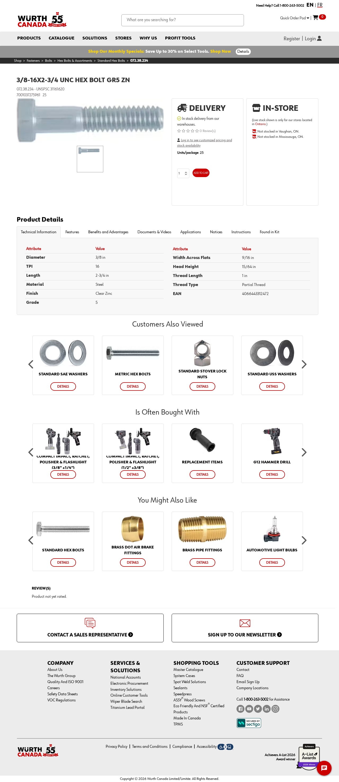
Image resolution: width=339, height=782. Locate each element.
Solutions (94, 38)
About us (55, 670)
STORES (123, 38)
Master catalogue (188, 670)
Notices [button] (216, 232)
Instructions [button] (241, 232)
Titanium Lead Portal (127, 708)
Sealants (180, 688)
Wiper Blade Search (126, 702)
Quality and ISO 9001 (65, 682)
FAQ (240, 676)
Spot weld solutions (189, 682)
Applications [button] (190, 232)
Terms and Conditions (150, 747)
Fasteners (33, 61)
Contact (243, 670)
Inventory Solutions (126, 690)
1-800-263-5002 (256, 699)
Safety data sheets (62, 694)
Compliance (182, 747)
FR (320, 5)
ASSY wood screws (189, 700)
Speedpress (182, 694)
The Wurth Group (61, 676)
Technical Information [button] (38, 232)
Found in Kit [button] (269, 232)
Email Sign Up (248, 682)
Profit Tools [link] (180, 38)
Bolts (48, 61)
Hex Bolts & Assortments (74, 61)
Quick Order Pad (293, 18)
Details (243, 52)
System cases (184, 676)
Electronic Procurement (129, 684)
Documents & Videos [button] (154, 232)
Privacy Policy (116, 747)
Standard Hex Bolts (111, 61)
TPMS (178, 724)
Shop (17, 61)
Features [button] (72, 232)
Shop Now (220, 52)
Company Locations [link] (253, 688)
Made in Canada (187, 718)
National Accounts (125, 677)
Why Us (148, 38)
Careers (53, 688)
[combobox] (182, 20)
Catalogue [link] (61, 38)
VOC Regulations (61, 700)
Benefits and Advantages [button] (108, 232)
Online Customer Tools (129, 695)
